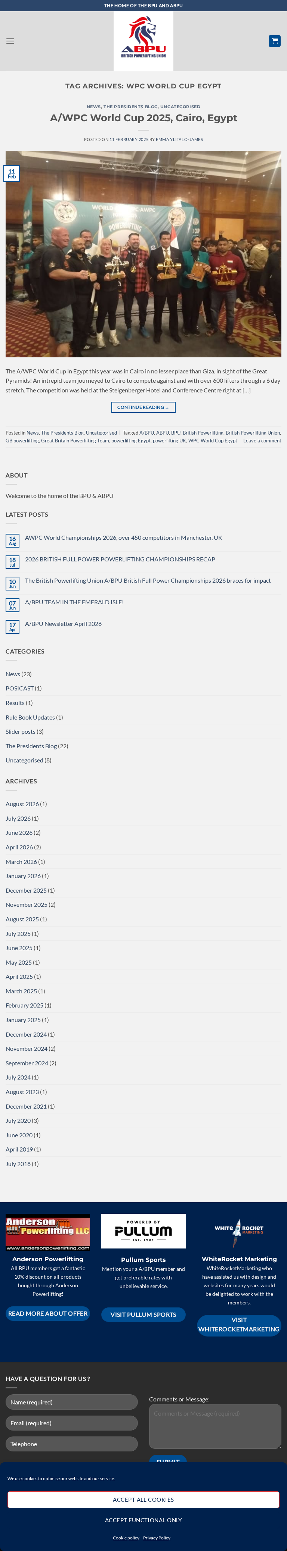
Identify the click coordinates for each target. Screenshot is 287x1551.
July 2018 (18, 1163)
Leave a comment (262, 441)
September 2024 (27, 1062)
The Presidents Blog (131, 106)
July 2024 (18, 1077)
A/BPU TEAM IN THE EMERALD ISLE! (74, 601)
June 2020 (19, 1134)
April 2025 (19, 976)
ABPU (162, 433)
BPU (175, 433)
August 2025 (22, 918)
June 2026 (19, 832)
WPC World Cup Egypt (212, 441)
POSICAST (20, 688)
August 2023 (22, 1091)
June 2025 (19, 947)
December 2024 (26, 1034)
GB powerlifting (22, 441)
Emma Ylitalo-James (179, 139)
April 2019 (19, 1149)
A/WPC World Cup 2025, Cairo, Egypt (143, 117)
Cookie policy (126, 1538)
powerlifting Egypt (131, 441)
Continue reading (143, 407)
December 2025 (26, 890)
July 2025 (18, 933)
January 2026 (23, 875)
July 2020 (18, 1120)
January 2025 (23, 1019)
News (94, 106)
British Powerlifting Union (253, 433)
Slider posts (21, 731)
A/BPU (146, 433)
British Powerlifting (203, 433)
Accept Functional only (143, 1520)
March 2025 (21, 990)
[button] (10, 41)
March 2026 (21, 861)
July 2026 (18, 818)
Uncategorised (180, 106)
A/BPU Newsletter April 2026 (63, 623)
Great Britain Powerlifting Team (75, 441)
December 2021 (26, 1106)
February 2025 (24, 1005)
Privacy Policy (156, 1538)
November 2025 (26, 904)
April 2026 (19, 846)
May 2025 (19, 962)
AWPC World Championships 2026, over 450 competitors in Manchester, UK (123, 537)
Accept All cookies (143, 1499)
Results (15, 702)
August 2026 (22, 803)
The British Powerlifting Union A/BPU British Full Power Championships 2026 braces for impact (148, 580)
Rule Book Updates (30, 717)
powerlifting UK (169, 441)
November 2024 (26, 1048)
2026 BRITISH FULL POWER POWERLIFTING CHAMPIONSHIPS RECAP (120, 559)
